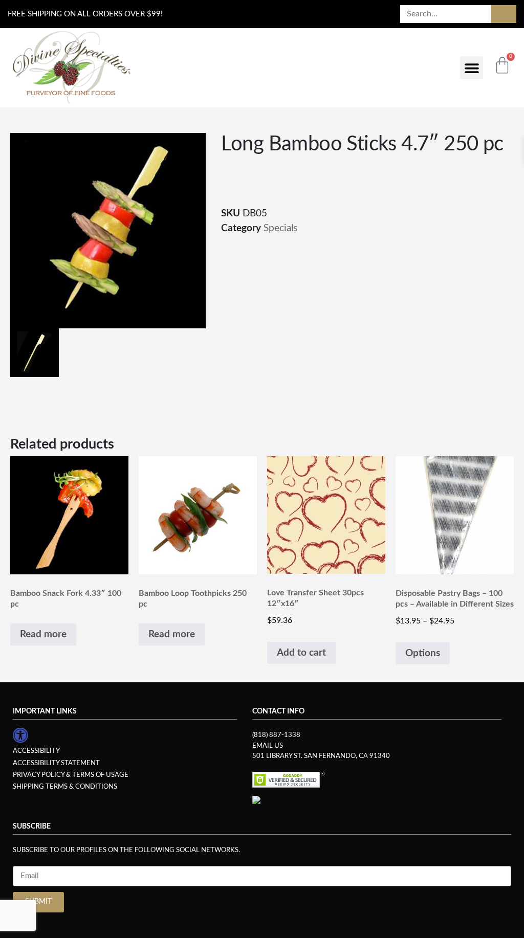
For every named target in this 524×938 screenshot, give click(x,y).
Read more (43, 634)
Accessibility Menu (20, 735)
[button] (471, 67)
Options (422, 653)
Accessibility (36, 751)
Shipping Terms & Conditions (65, 787)
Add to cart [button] (301, 653)
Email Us (267, 746)
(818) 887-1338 (276, 735)
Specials (280, 228)
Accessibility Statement (56, 763)
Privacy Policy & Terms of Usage (70, 775)
